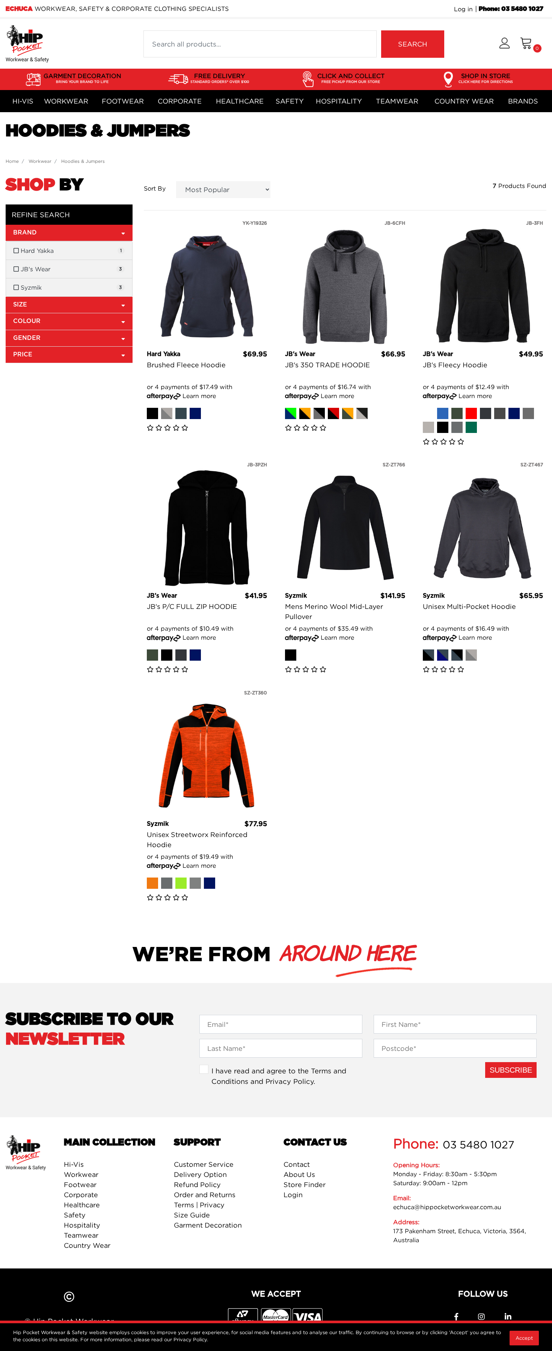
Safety (290, 101)
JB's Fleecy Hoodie (455, 364)
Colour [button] (27, 321)
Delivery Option (200, 1174)
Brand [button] (25, 233)
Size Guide (192, 1215)
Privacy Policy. (190, 1339)
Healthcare (240, 101)
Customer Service (204, 1164)
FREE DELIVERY (219, 77)
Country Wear (464, 101)
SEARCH (412, 44)
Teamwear (397, 101)
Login (293, 1194)
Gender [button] (27, 338)
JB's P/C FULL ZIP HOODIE (192, 606)
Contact (297, 1164)
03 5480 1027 (478, 1144)
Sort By (155, 188)
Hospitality (339, 101)
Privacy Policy (289, 1081)
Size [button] (20, 305)
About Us (299, 1174)
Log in (463, 9)
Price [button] (22, 355)
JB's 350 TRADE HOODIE (327, 364)
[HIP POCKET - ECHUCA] (27, 43)
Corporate (180, 101)
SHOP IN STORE (485, 77)
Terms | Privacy (199, 1204)
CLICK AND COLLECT (351, 77)
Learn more (199, 395)
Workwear (66, 101)
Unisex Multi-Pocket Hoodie (469, 606)
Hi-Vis (22, 101)
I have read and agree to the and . (278, 1076)
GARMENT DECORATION (82, 77)
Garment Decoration (208, 1225)
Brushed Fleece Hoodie (186, 364)
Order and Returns (204, 1194)
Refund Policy (197, 1184)
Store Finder (305, 1184)
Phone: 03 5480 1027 (511, 9)
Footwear (123, 101)
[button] (504, 44)
